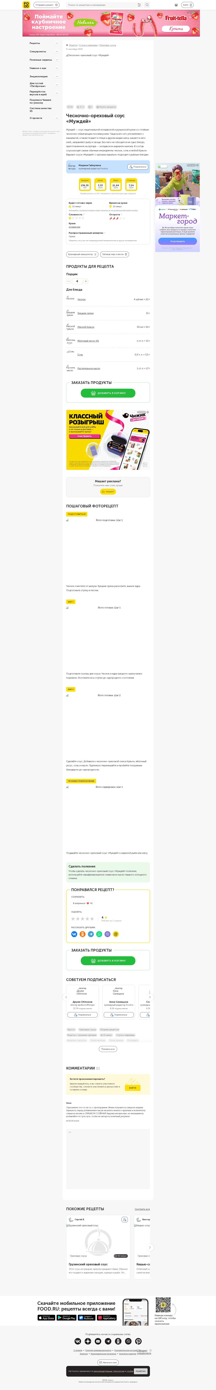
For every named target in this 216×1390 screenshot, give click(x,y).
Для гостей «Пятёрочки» (38, 85)
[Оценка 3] (82, 918)
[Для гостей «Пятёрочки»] (57, 84)
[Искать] (147, 5)
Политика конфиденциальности (98, 1350)
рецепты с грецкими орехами (81, 1035)
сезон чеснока (97, 1040)
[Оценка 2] (77, 918)
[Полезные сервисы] (57, 60)
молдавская (74, 227)
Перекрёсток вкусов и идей (38, 93)
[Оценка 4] (87, 918)
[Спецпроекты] (57, 51)
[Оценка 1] (73, 918)
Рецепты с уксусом (76, 1040)
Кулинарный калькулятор (80, 254)
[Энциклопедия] (57, 76)
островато (132, 1040)
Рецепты (35, 43)
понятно (141, 1371)
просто (71, 1029)
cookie (130, 1371)
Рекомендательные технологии (103, 1354)
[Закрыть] (150, 1350)
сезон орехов (116, 1040)
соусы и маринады (125, 1035)
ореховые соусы (87, 1029)
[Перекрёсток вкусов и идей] (57, 93)
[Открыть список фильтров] (139, 5)
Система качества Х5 (40, 109)
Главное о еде (38, 68)
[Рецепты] (57, 43)
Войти (132, 1088)
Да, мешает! (108, 491)
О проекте (36, 117)
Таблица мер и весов (113, 254)
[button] (66, 997)
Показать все (108, 1049)
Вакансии (84, 1354)
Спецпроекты (38, 51)
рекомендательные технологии (109, 1371)
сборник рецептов (109, 1029)
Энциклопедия (39, 76)
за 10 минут (106, 1035)
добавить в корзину (112, 393)
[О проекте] (57, 118)
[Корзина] (176, 5)
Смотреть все (142, 1209)
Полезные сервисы (41, 59)
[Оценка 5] (92, 918)
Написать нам (110, 1362)
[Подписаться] (125, 1219)
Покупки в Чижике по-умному (40, 101)
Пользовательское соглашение (127, 1350)
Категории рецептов (127, 1354)
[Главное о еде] (57, 68)
